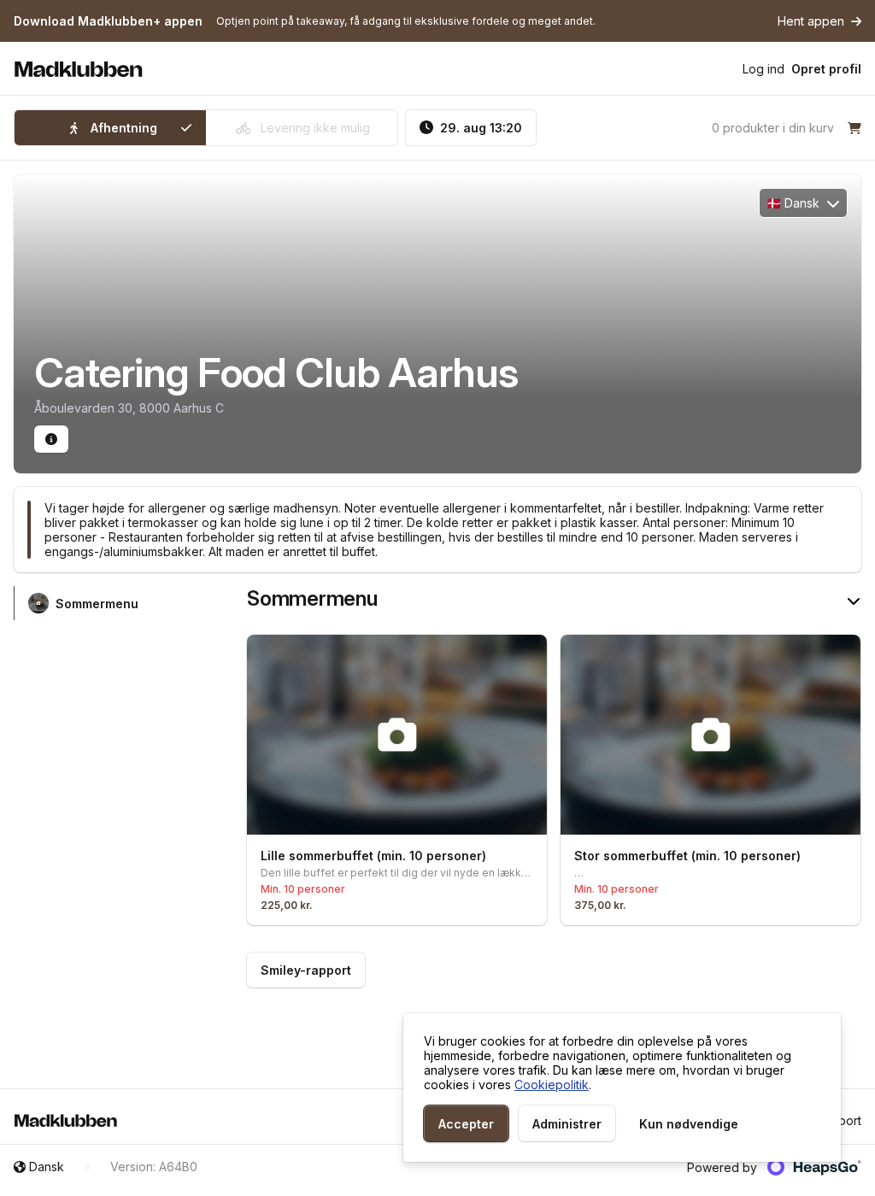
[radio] (110, 127)
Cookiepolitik (551, 1084)
